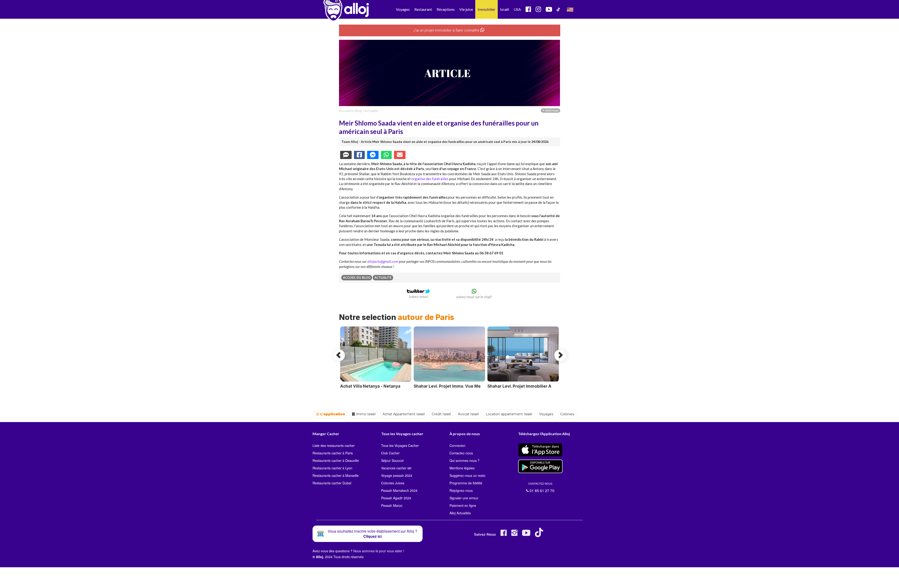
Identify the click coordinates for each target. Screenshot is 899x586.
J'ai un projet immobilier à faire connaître (446, 30)
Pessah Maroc (391, 505)
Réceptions (446, 9)
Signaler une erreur (464, 498)
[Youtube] (526, 535)
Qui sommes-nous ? (464, 460)
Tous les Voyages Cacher (400, 445)
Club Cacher (390, 453)
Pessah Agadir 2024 (396, 498)
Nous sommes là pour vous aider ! (378, 551)
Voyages (403, 9)
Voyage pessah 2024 (396, 475)
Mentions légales (462, 468)
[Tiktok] (540, 535)
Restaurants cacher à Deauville (336, 460)
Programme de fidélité (466, 483)
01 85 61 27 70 (541, 487)
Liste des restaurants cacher (334, 445)
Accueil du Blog (350, 111)
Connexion (457, 445)
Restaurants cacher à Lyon (332, 468)
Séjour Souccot (392, 460)
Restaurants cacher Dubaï (332, 483)
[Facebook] (504, 535)
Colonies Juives (392, 483)
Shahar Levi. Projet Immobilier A (519, 386)
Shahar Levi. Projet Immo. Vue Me (447, 386)
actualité (371, 111)
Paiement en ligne (463, 505)
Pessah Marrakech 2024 (399, 490)
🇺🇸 (570, 9)
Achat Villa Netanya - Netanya (370, 386)
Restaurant (423, 9)
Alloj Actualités (460, 513)
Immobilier (486, 9)
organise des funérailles (430, 179)
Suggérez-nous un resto (467, 475)
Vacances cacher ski (396, 468)
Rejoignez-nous (461, 490)
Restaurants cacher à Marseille (336, 475)
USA (517, 9)
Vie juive (466, 9)
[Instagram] (514, 535)
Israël (504, 9)
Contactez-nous (461, 453)
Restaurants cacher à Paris (333, 453)
